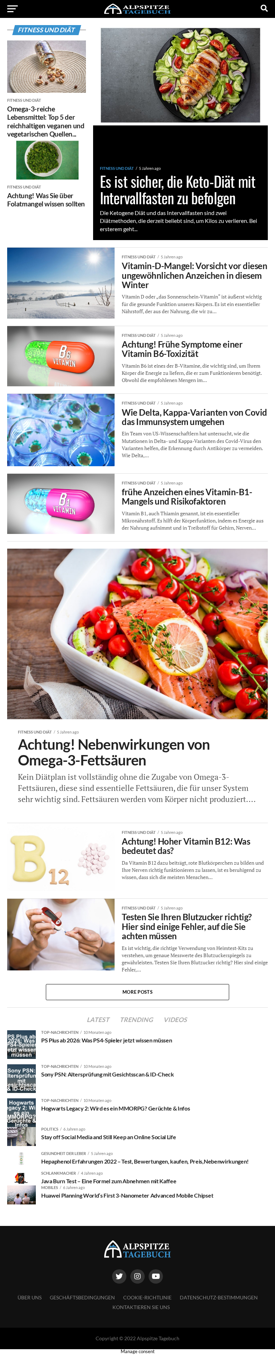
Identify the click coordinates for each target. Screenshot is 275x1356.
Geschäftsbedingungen (82, 1297)
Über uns (30, 1297)
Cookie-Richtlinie (147, 1297)
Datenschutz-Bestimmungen (219, 1297)
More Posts (137, 992)
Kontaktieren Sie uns (141, 1307)
